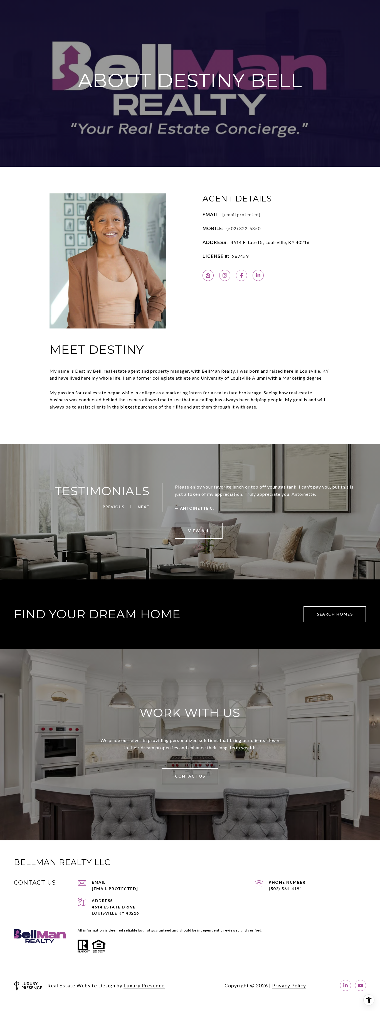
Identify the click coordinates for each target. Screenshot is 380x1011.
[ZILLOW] (208, 275)
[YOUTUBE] (360, 985)
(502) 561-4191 (285, 888)
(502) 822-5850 (243, 228)
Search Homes (335, 614)
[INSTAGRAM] (224, 275)
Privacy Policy (289, 985)
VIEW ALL (198, 530)
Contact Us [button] (190, 776)
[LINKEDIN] (258, 275)
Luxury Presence (144, 985)
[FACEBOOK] (241, 275)
